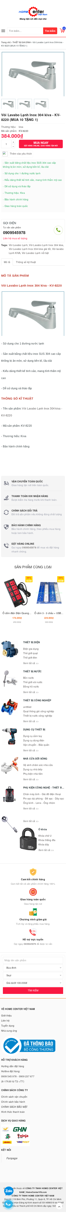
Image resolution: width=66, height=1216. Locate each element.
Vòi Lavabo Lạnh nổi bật (35, 253)
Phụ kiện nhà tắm (33, 773)
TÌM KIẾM (33, 990)
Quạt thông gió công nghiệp (38, 711)
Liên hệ (5, 1020)
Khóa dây (43, 844)
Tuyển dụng (7, 1025)
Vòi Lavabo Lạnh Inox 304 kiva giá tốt (30, 249)
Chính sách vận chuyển (14, 1096)
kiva (21, 126)
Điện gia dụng (31, 648)
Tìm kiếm (50, 30)
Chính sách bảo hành (13, 1101)
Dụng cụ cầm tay (32, 736)
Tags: (4, 245)
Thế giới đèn (30, 657)
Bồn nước (28, 677)
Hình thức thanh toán (13, 1111)
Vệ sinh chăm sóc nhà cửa (38, 765)
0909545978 (14, 232)
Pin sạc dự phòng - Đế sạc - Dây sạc (43, 798)
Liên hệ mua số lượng (15, 238)
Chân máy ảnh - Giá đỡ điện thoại (42, 794)
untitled (27, 707)
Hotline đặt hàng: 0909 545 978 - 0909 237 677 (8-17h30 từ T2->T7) (17, 1076)
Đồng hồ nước (31, 686)
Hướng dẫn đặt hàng (12, 1066)
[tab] (7, 262)
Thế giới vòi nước (32, 682)
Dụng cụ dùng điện (33, 740)
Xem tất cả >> (31, 663)
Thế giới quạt (30, 653)
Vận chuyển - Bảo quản (36, 744)
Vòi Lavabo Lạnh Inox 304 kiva (46, 245)
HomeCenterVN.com (36, 1192)
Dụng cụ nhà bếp (32, 769)
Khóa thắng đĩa (47, 840)
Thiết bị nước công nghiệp (37, 715)
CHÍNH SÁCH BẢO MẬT (14, 1106)
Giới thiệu (6, 1015)
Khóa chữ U (45, 835)
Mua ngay (41, 144)
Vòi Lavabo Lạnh (18, 245)
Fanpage (11, 1158)
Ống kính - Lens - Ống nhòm (39, 802)
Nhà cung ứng (9, 1030)
